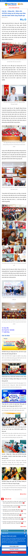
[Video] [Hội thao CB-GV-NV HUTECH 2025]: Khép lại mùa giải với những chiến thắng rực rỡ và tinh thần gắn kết (14, 379)
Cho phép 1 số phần (14, 549)
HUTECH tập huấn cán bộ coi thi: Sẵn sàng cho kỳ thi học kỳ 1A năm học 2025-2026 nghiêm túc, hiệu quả (14, 429)
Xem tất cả (23, 494)
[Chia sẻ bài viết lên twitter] (25, 19)
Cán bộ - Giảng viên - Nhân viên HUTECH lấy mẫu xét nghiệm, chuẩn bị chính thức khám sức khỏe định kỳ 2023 (14, 456)
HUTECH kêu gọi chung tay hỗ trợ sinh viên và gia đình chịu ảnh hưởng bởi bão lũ (14, 352)
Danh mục (4, 1)
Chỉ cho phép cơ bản (14, 546)
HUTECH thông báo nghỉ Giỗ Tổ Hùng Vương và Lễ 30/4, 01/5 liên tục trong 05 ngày (14, 482)
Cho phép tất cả (14, 552)
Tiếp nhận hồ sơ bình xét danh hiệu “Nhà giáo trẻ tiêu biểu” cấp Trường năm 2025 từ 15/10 (14, 405)
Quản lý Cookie (14, 541)
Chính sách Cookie (14, 542)
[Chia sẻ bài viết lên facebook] (21, 19)
